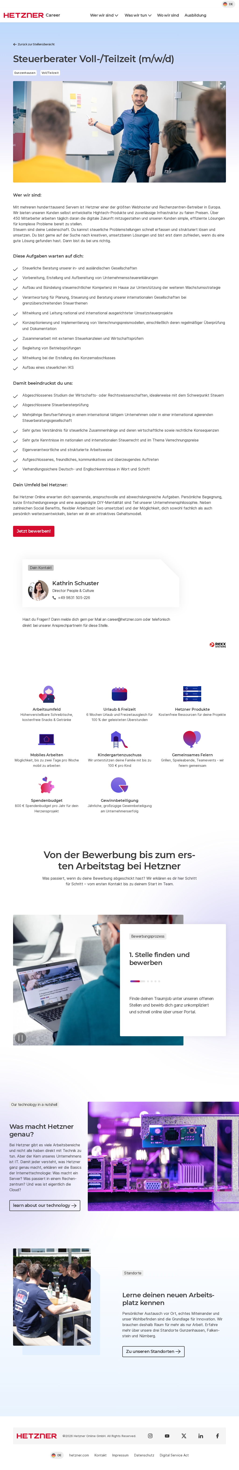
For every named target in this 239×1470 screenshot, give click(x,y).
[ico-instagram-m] (150, 1436)
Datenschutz (144, 1455)
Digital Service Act (174, 1455)
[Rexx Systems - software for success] (218, 645)
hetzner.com (79, 1455)
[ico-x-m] (184, 1436)
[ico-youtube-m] (167, 1436)
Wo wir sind (168, 15)
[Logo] (37, 1436)
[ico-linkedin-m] (200, 1436)
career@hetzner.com (124, 619)
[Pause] (20, 1038)
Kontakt (101, 1455)
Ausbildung (195, 15)
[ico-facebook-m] (217, 1436)
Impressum (120, 1455)
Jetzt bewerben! (34, 531)
